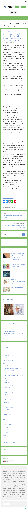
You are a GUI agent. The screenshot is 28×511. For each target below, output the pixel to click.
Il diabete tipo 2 (6, 402)
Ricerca (4, 419)
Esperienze (5, 353)
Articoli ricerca (7, 424)
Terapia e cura (7, 399)
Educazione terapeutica (10, 390)
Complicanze (7, 387)
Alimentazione (7, 404)
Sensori (6, 432)
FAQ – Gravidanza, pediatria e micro (13, 335)
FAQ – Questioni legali (9, 331)
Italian (6, 461)
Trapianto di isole (8, 440)
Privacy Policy (6, 503)
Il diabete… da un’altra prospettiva (12, 358)
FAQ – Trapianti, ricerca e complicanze (13, 333)
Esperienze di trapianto (9, 355)
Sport (5, 397)
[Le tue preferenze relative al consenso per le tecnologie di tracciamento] (25, 508)
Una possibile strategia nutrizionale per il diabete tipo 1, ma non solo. (18, 281)
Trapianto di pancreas (10, 207)
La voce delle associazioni (10, 350)
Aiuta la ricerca (7, 422)
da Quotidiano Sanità (8, 198)
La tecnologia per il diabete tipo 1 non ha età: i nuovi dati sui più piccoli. (18, 273)
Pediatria (6, 394)
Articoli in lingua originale (9, 345)
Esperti (4, 326)
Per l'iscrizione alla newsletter (10, 244)
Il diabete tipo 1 (6, 382)
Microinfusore (7, 430)
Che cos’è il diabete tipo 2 (10, 407)
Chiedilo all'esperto (11, 300)
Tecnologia (5, 427)
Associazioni (6, 347)
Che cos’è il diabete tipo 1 (10, 385)
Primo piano (6, 417)
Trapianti (5, 435)
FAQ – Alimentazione (9, 338)
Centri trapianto (7, 437)
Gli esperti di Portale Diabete (10, 323)
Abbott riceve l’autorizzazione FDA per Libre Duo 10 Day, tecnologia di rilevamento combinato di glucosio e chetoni (14, 257)
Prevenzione (7, 412)
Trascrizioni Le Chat (9, 360)
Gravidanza (5, 380)
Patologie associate (9, 392)
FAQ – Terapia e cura (9, 328)
